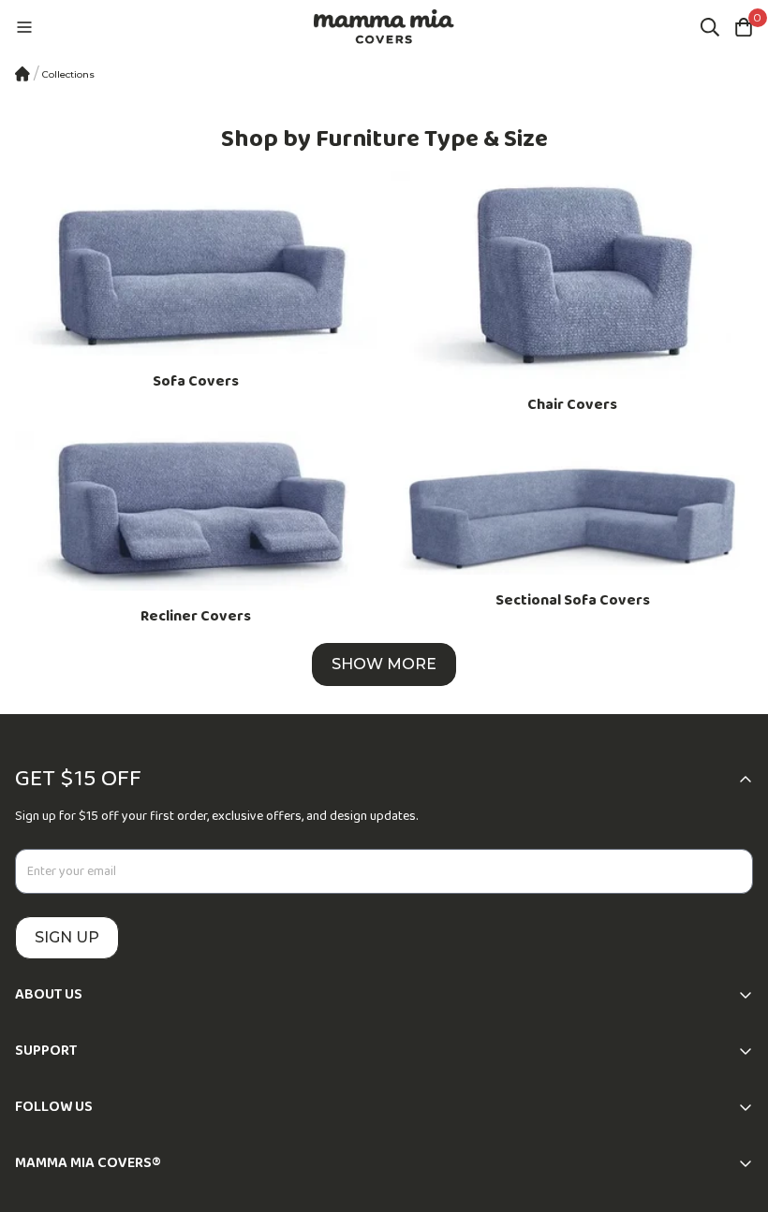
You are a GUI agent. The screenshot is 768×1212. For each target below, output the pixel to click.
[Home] (22, 73)
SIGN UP (67, 937)
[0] (743, 27)
